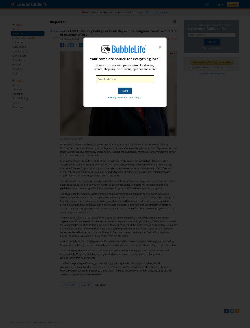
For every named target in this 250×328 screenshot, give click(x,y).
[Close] (160, 47)
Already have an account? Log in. (125, 97)
